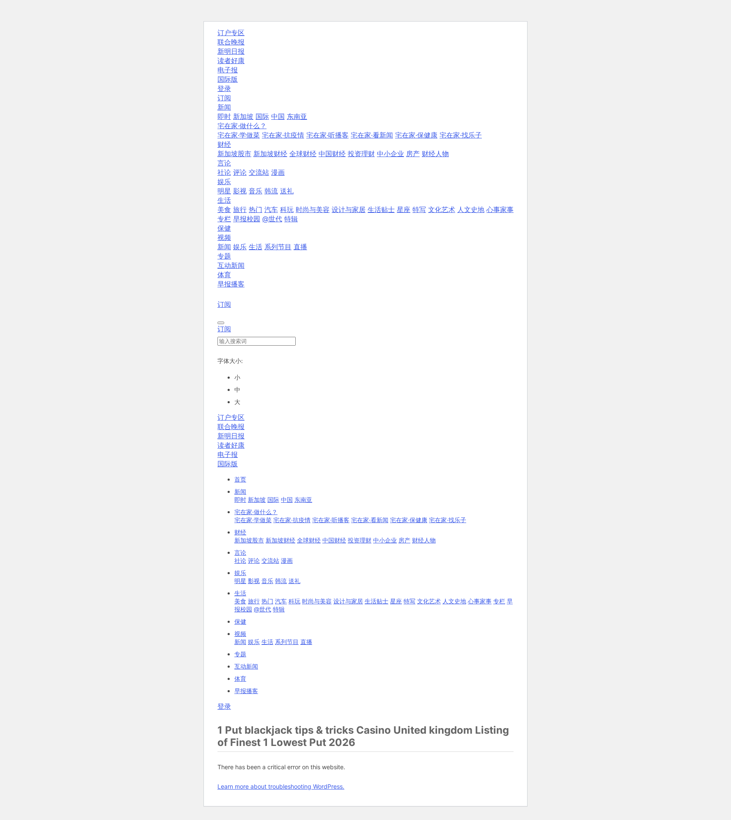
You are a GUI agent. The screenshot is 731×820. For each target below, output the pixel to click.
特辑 (291, 219)
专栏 (224, 219)
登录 (224, 88)
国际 (262, 116)
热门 (255, 209)
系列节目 (277, 246)
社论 (224, 172)
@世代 (272, 219)
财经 (240, 532)
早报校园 (246, 219)
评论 (240, 172)
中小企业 (390, 153)
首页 (240, 479)
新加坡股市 (234, 153)
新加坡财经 (270, 153)
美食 (224, 209)
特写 (419, 209)
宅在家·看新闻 (372, 135)
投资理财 (361, 153)
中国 (278, 116)
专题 (224, 256)
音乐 (255, 191)
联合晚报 (231, 42)
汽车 (271, 209)
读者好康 (231, 60)
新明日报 (231, 51)
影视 (240, 191)
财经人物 (435, 153)
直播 (300, 246)
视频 (240, 633)
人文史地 (470, 209)
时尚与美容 (313, 209)
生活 (255, 246)
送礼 (287, 191)
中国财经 (332, 153)
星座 (403, 209)
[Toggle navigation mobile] (220, 323)
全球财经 (302, 153)
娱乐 (240, 246)
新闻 (224, 246)
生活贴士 (381, 209)
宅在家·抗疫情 (283, 135)
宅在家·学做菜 (238, 135)
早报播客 (231, 284)
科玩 (287, 209)
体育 (224, 274)
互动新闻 (231, 265)
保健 (224, 228)
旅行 (240, 209)
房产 (413, 153)
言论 (240, 552)
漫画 (278, 172)
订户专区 (231, 32)
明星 (224, 191)
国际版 (227, 79)
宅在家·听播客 (327, 135)
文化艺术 (441, 209)
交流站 (259, 172)
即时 (224, 116)
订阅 (224, 98)
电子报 (227, 70)
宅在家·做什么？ (256, 511)
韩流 (271, 191)
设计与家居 (349, 209)
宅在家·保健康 (416, 135)
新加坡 (243, 116)
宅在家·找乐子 (461, 135)
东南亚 (297, 116)
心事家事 (500, 209)
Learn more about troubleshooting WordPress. (280, 786)
